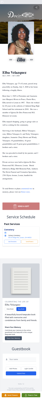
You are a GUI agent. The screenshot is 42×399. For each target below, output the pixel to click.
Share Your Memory (13, 338)
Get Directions (12, 241)
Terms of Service (26, 390)
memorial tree (27, 188)
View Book (10, 309)
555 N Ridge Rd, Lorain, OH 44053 (19, 237)
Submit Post (21, 373)
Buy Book (21, 309)
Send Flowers (29, 241)
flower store (25, 192)
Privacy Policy (15, 390)
